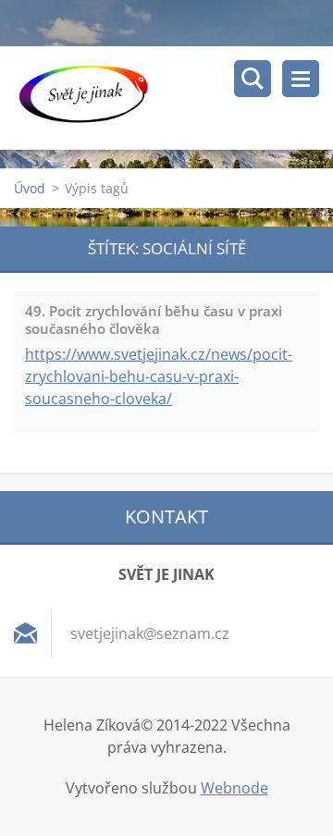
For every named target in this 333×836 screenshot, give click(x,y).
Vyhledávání (252, 78)
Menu (300, 78)
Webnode (234, 788)
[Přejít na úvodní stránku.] (173, 98)
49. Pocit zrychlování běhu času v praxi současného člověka (153, 319)
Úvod (29, 188)
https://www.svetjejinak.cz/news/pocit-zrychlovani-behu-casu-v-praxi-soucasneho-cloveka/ (158, 376)
